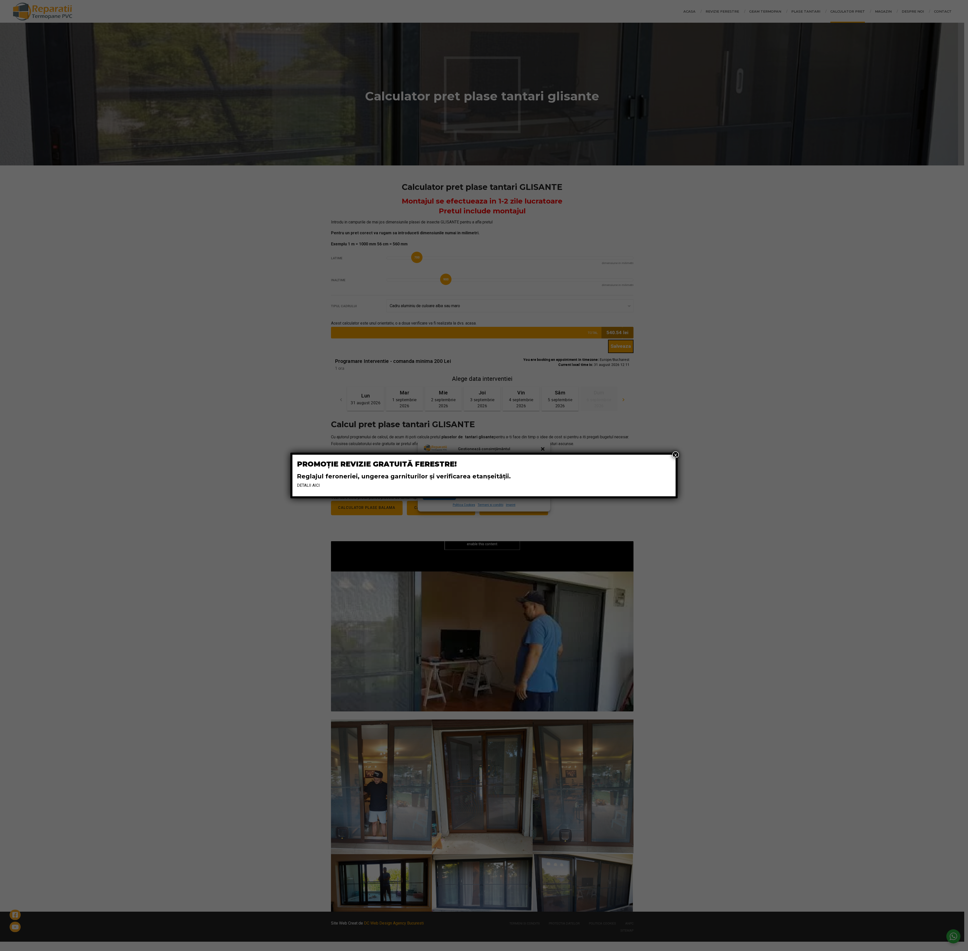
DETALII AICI (308, 485)
